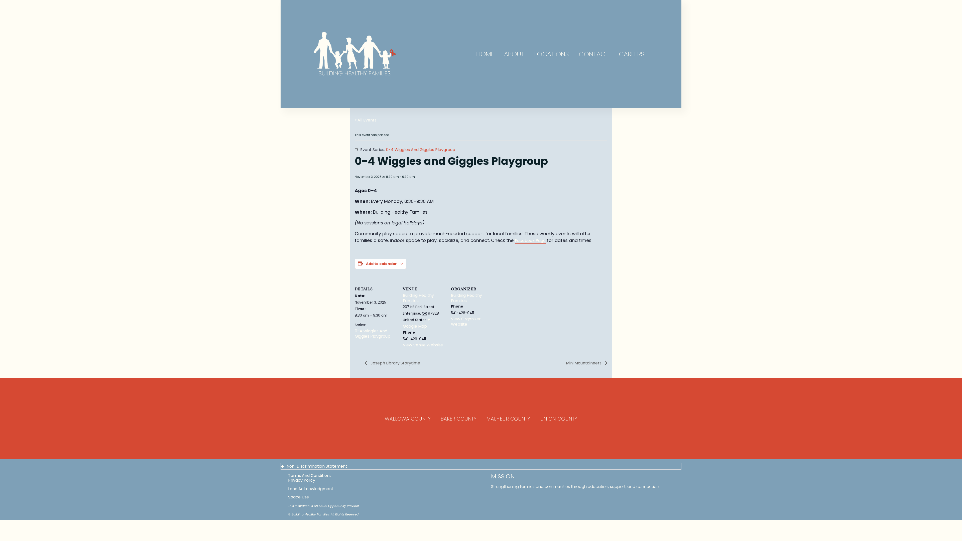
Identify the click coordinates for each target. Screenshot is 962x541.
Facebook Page (530, 240)
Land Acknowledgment (310, 489)
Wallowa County (408, 418)
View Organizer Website (466, 321)
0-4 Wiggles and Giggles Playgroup (372, 333)
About (514, 54)
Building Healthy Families (418, 298)
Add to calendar (381, 263)
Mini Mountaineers (584, 363)
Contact (594, 54)
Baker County (458, 418)
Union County (558, 418)
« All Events (366, 120)
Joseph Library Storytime (395, 363)
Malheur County (508, 418)
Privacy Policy (301, 480)
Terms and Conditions (309, 475)
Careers (631, 54)
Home (485, 54)
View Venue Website (423, 345)
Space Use (298, 497)
